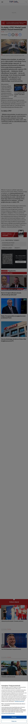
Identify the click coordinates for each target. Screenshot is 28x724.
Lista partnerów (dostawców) (8, 713)
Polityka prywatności (19, 701)
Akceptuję (14, 717)
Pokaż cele (14, 721)
